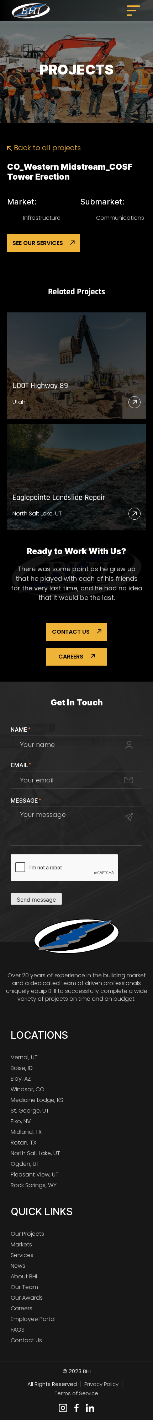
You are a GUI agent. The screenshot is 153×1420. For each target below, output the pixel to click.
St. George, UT (30, 1111)
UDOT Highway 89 (40, 386)
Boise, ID (22, 1068)
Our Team (24, 1287)
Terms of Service (76, 1393)
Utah (19, 402)
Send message (36, 899)
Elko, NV (21, 1121)
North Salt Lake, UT (37, 513)
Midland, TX (26, 1132)
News (18, 1266)
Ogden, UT (25, 1164)
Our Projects (27, 1234)
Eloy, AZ (21, 1079)
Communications (120, 218)
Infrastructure (41, 218)
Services (22, 1255)
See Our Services (37, 243)
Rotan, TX (23, 1142)
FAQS (18, 1330)
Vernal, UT (24, 1057)
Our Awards (27, 1298)
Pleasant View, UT (35, 1174)
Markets (21, 1244)
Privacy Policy (101, 1384)
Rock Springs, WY (34, 1185)
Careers (70, 656)
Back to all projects (46, 148)
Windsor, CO (27, 1089)
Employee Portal (33, 1319)
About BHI (24, 1276)
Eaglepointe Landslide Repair (58, 498)
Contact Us (71, 632)
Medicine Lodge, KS (37, 1100)
